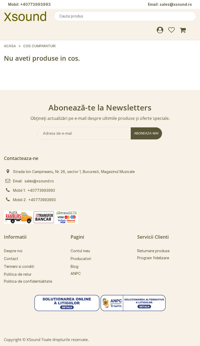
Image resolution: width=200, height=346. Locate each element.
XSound (33, 339)
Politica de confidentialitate (28, 281)
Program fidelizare (153, 258)
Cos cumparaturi (39, 46)
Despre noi (13, 251)
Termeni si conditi (19, 266)
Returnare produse (153, 251)
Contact (11, 258)
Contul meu (80, 251)
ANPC (76, 273)
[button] (66, 302)
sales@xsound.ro (176, 4)
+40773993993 (35, 4)
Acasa (10, 46)
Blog (74, 266)
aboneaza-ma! (146, 133)
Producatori (81, 258)
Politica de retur (18, 274)
